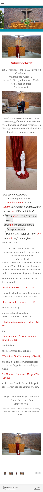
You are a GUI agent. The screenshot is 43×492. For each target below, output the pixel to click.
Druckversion (9, 487)
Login (38, 487)
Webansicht (37, 489)
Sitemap (15, 487)
